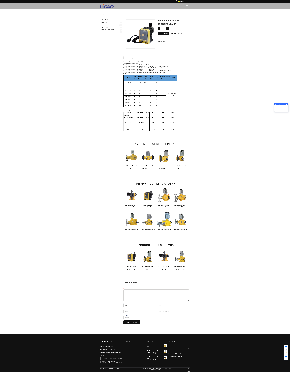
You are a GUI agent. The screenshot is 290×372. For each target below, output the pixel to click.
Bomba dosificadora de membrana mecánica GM (153, 351)
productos (146, 6)
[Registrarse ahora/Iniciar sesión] (172, 1)
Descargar (170, 6)
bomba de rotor (104, 27)
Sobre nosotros (158, 6)
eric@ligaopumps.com (115, 352)
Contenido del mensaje (129, 288)
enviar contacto (164, 33)
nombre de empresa (162, 309)
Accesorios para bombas (106, 32)
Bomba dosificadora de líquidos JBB (154, 357)
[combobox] (139, 305)
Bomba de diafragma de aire (107, 29)
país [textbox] (126, 305)
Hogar (138, 6)
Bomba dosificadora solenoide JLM (154, 345)
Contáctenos (180, 6)
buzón (125, 309)
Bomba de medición (112, 14)
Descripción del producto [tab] (131, 58)
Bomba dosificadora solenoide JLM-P (125, 14)
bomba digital (104, 22)
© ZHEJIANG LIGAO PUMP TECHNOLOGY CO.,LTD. (111, 368)
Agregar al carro (176, 33)
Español (182, 1)
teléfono (159, 303)
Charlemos (281, 109)
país (124, 303)
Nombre (126, 315)
